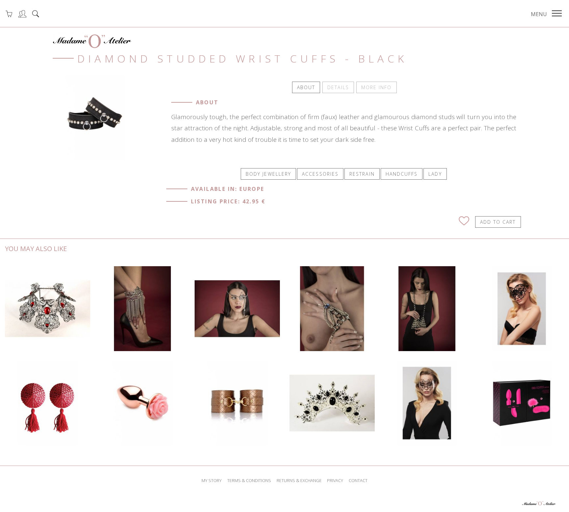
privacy (335, 480)
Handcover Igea (332, 309)
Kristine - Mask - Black (427, 403)
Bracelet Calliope (143, 309)
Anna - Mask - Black (522, 309)
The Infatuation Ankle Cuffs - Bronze (237, 403)
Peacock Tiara (332, 403)
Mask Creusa (237, 309)
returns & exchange (299, 480)
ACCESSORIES (320, 174)
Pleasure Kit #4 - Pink (522, 403)
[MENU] (557, 13)
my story (212, 480)
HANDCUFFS (402, 174)
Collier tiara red (47, 309)
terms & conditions (249, 480)
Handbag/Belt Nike (426, 309)
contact (358, 480)
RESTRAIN (362, 174)
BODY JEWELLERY (268, 174)
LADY (435, 174)
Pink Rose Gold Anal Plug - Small (142, 403)
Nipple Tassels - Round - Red (47, 403)
